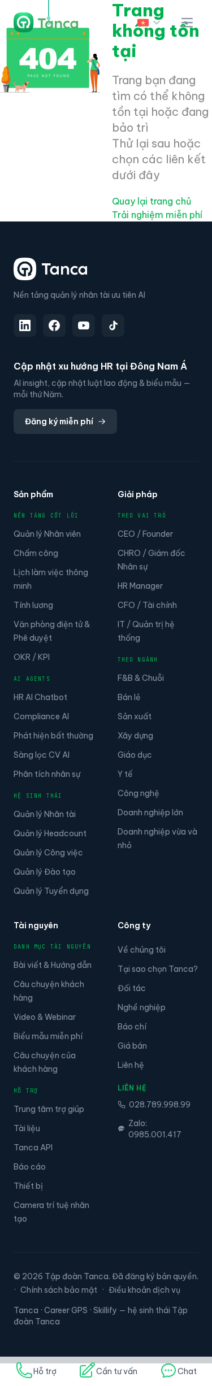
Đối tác (132, 988)
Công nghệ (138, 793)
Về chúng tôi (142, 950)
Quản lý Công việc (48, 853)
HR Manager (140, 586)
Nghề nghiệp (142, 1007)
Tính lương (33, 605)
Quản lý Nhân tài (45, 814)
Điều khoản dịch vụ (144, 1290)
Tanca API (33, 1147)
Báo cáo (30, 1167)
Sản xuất (135, 716)
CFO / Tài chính (147, 605)
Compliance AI (41, 716)
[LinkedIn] (25, 325)
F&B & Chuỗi (141, 678)
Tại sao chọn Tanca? (158, 969)
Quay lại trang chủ (151, 201)
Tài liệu (27, 1128)
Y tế (125, 774)
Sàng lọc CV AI (42, 755)
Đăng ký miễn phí (59, 421)
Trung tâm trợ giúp (49, 1109)
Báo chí (132, 1027)
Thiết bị (28, 1186)
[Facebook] (54, 325)
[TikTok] (113, 325)
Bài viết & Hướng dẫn (53, 965)
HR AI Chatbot (40, 697)
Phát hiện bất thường (53, 736)
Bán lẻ (129, 697)
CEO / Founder (145, 534)
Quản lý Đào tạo (45, 872)
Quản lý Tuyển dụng (51, 891)
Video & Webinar (45, 1017)
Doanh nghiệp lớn (150, 812)
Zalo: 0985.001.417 (154, 1129)
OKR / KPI (32, 657)
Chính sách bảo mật (58, 1290)
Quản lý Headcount (50, 833)
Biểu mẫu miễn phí (48, 1036)
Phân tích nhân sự (47, 774)
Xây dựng (135, 736)
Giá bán (132, 1046)
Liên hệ (131, 1065)
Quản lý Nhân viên (47, 534)
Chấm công (36, 553)
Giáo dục (135, 755)
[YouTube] (83, 325)
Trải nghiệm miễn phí (157, 214)
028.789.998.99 (160, 1105)
